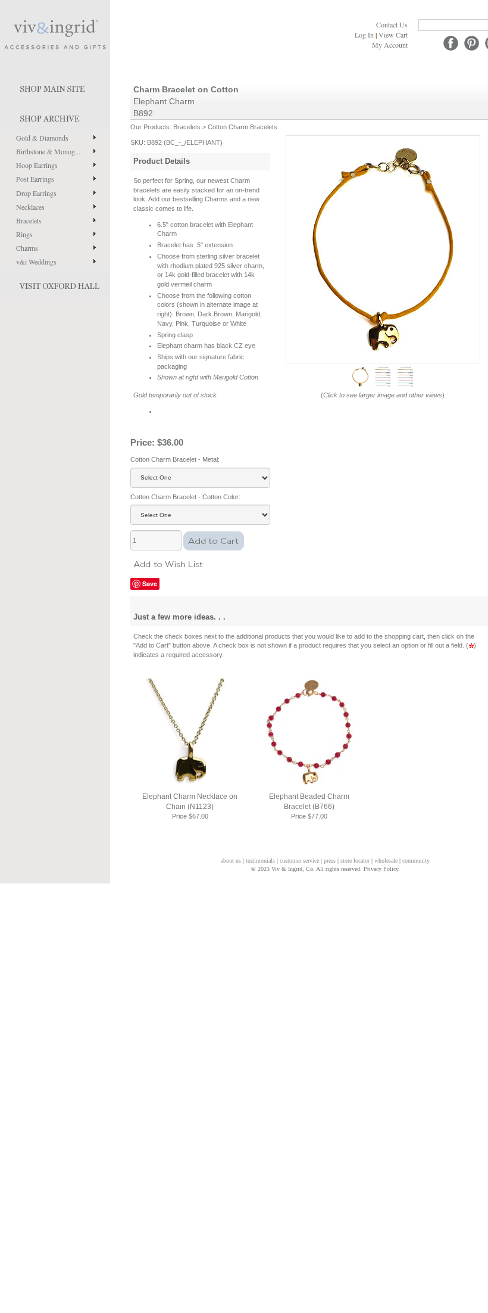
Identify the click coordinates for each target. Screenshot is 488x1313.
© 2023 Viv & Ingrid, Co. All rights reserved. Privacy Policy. (325, 869)
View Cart (393, 34)
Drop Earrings (36, 193)
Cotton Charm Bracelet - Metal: (175, 459)
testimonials (260, 860)
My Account (390, 44)
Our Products (150, 126)
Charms (27, 248)
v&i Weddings (36, 261)
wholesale (386, 860)
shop (55, 116)
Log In (364, 34)
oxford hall (55, 283)
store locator (355, 860)
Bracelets (29, 220)
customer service (299, 860)
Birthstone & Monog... (48, 151)
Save (149, 583)
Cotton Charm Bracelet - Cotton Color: (185, 496)
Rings (24, 234)
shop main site (55, 86)
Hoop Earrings (37, 165)
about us (231, 860)
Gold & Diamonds (42, 137)
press (330, 860)
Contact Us (392, 24)
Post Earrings (35, 178)
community (416, 860)
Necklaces (30, 206)
